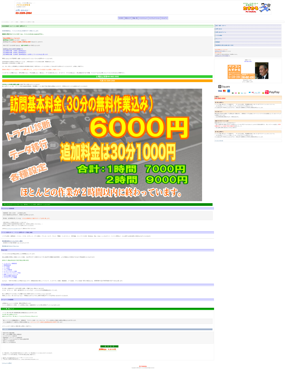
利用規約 (218, 42)
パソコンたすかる (23, 5)
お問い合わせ (219, 28)
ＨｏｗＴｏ (164, 18)
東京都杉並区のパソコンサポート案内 (12, 241)
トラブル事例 (219, 35)
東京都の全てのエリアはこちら (10, 246)
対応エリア (128, 18)
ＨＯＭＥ (121, 18)
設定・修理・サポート (221, 25)
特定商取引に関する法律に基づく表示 (224, 45)
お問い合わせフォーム (221, 32)
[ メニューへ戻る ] (7, 363)
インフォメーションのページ (13, 228)
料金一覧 (135, 18)
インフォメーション (154, 18)
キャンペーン (219, 38)
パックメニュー (143, 18)
